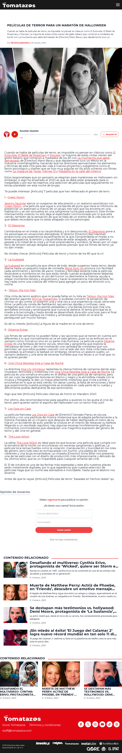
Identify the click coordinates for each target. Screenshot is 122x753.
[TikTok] (109, 724)
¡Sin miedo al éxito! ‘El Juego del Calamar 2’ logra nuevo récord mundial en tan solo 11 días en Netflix (74, 632)
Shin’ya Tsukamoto (44, 299)
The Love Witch (18, 436)
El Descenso (16, 225)
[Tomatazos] (19, 4)
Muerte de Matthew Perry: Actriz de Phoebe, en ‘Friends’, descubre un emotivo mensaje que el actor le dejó (72, 587)
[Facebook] (81, 724)
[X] (88, 724)
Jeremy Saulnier (15, 203)
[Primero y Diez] (104, 748)
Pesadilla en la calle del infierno (80, 171)
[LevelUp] (43, 743)
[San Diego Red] (109, 743)
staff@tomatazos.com (17, 730)
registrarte (53, 499)
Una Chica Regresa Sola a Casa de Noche (36, 363)
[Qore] (93, 749)
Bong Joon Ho (74, 268)
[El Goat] (114, 749)
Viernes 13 (49, 171)
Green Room (16, 197)
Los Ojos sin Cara (19, 408)
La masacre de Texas (27, 171)
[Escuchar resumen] (14, 134)
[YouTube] (102, 724)
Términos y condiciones (45, 725)
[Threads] (117, 724)
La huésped (16, 259)
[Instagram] (95, 724)
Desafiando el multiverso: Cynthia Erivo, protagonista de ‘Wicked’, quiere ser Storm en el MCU (74, 564)
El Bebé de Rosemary (32, 155)
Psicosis (55, 155)
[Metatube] (88, 743)
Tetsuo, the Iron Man (22, 290)
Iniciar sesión (64, 530)
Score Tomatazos (13, 725)
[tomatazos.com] (7, 134)
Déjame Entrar (18, 329)
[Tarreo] (57, 743)
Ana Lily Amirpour (33, 369)
